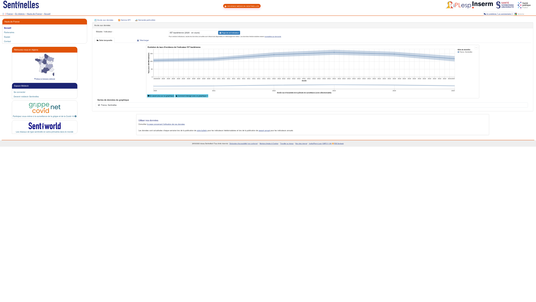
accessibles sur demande (273, 36)
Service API (125, 20)
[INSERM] (482, 4)
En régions (20, 13)
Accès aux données (105, 20)
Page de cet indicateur (230, 32)
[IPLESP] (458, 4)
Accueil (47, 13)
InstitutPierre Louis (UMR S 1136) (320, 143)
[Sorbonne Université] (505, 4)
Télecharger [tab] (144, 40)
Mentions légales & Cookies (269, 143)
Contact (7, 41)
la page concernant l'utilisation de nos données (166, 124)
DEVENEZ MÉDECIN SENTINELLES (243, 6)
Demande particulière (146, 20)
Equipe (7, 36)
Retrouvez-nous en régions (26, 49)
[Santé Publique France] (523, 4)
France (10, 13)
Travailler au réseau (287, 143)
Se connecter (19, 92)
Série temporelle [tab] (105, 40)
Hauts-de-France (34, 13)
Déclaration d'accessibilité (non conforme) (243, 143)
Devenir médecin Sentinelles (26, 96)
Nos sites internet (301, 143)
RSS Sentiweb (339, 143)
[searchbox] (525, 14)
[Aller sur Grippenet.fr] (44, 108)
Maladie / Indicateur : (104, 31)
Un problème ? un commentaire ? (499, 14)
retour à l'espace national (45, 78)
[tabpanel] (312, 76)
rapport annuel (264, 130)
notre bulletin (202, 130)
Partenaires (9, 32)
